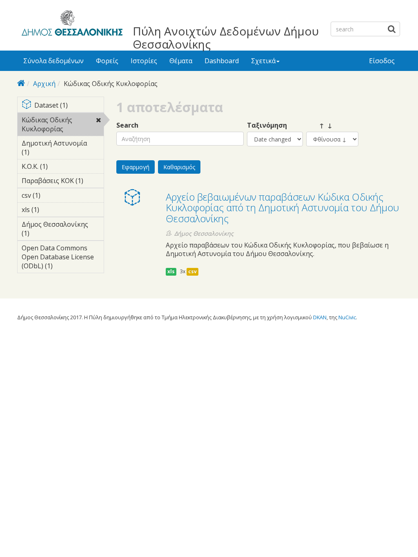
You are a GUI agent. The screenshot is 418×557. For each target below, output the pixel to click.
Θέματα (180, 60)
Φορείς (107, 60)
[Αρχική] (71, 24)
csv (192, 271)
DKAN (320, 317)
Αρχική (44, 83)
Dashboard (222, 60)
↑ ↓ (319, 125)
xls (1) (52, 209)
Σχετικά (263, 60)
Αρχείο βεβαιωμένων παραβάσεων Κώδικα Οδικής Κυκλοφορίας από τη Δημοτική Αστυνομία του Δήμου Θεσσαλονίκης (282, 207)
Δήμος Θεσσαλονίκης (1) (56, 230)
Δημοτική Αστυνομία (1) (54, 149)
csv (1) (53, 195)
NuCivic (347, 317)
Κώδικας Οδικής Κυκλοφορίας (63, 125)
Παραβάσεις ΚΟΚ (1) (63, 182)
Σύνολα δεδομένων (53, 60)
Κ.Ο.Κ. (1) (60, 166)
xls (171, 271)
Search (127, 125)
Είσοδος (382, 60)
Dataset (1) (68, 105)
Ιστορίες (144, 60)
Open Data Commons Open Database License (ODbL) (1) (61, 258)
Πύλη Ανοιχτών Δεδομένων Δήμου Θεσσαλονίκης (226, 37)
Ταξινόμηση (267, 125)
